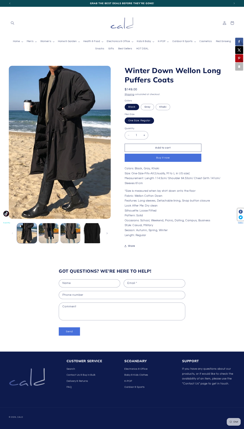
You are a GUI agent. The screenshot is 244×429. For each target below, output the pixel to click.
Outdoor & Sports (134, 387)
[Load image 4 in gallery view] (92, 233)
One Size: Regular (139, 120)
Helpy (240, 222)
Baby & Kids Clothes (136, 375)
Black (131, 107)
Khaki (162, 107)
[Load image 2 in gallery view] (49, 233)
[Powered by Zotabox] (239, 67)
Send (69, 331)
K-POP (128, 381)
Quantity (129, 128)
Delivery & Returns (77, 381)
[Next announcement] (234, 3)
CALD (20, 417)
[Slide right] (107, 233)
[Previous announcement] (9, 3)
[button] (12, 23)
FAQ (69, 387)
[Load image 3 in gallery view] (70, 233)
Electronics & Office (136, 369)
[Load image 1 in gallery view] (27, 233)
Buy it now (163, 157)
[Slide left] (12, 233)
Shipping (129, 94)
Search (71, 369)
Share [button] (131, 246)
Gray (147, 107)
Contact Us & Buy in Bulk (81, 375)
